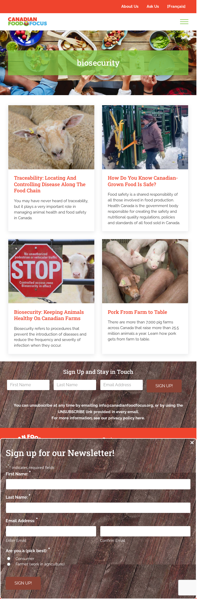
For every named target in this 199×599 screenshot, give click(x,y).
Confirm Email (112, 540)
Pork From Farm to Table (137, 312)
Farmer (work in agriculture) (40, 564)
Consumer (25, 558)
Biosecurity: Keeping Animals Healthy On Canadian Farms (49, 315)
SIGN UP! (164, 385)
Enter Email (16, 540)
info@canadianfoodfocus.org (126, 405)
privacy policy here (126, 418)
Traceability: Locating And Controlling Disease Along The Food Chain (50, 184)
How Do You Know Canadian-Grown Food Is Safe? (143, 181)
